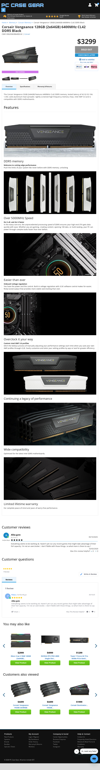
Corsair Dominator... (79, 705)
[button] (16, 612)
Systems (7, 739)
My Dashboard (34, 739)
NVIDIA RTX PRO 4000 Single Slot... (50, 657)
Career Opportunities (60, 737)
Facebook (56, 742)
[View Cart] (96, 5)
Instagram (56, 747)
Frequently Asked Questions (86, 739)
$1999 (79, 701)
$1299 (79, 652)
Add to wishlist (88, 59)
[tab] (88, 574)
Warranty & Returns (45, 86)
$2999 (21, 652)
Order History (33, 742)
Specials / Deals (9, 747)
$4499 (21, 701)
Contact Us (81, 737)
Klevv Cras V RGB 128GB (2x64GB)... (21, 657)
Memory (12, 22)
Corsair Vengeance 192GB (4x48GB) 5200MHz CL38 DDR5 (20, 706)
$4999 (50, 652)
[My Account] (90, 4)
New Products (9, 737)
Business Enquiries (59, 739)
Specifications (25, 86)
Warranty (80, 747)
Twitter (55, 744)
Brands (6, 742)
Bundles (7, 744)
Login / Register (34, 737)
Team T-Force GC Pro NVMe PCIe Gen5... (79, 657)
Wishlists (32, 747)
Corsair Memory (24, 22)
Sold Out (86, 49)
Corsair (27, 34)
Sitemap (80, 754)
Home (4, 22)
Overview (9, 86)
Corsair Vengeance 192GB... (50, 706)
